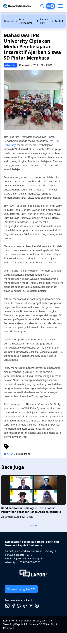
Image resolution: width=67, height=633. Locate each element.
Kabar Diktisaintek (26, 21)
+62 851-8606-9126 (29, 562)
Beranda (9, 21)
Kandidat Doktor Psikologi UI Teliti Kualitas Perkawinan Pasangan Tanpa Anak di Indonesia (31, 509)
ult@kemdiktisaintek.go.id (28, 558)
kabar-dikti (44, 21)
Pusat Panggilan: (23, 589)
